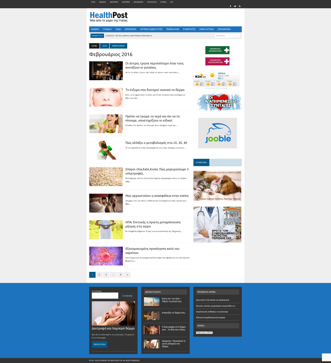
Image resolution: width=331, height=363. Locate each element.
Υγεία (93, 2)
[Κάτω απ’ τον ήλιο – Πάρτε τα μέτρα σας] (151, 304)
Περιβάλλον (172, 29)
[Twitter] (235, 6)
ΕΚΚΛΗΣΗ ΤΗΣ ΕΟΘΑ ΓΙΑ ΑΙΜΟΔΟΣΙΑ (212, 300)
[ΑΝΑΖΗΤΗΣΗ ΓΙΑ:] (227, 35)
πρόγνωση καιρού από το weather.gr (216, 88)
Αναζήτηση (96, 291)
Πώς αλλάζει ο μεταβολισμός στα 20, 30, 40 (156, 143)
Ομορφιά (126, 2)
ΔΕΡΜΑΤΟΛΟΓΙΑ (153, 292)
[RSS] (240, 6)
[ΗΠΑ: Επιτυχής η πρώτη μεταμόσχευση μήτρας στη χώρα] (106, 237)
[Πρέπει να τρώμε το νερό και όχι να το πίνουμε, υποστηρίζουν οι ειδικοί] (106, 131)
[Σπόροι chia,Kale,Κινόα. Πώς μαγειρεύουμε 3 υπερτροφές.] (106, 184)
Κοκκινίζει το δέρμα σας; (174, 312)
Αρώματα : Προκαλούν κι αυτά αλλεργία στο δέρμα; (173, 344)
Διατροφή (114, 2)
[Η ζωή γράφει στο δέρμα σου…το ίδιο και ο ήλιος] (151, 332)
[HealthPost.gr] (165, 17)
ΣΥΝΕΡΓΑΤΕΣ (189, 29)
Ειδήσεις (102, 2)
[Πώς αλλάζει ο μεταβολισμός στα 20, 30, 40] (106, 158)
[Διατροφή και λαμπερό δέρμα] (113, 324)
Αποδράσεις (138, 2)
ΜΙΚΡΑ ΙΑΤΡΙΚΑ (207, 29)
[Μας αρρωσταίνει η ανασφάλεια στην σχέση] (106, 210)
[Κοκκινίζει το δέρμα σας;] (151, 318)
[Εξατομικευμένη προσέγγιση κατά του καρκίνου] (106, 263)
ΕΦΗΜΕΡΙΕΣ (130, 29)
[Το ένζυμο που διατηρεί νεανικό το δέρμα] (106, 105)
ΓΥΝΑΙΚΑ (107, 29)
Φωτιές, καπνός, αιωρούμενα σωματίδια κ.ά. (215, 306)
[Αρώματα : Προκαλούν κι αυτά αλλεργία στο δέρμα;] (151, 346)
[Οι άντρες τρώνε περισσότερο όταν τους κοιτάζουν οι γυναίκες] (106, 78)
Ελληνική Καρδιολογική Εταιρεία (210, 317)
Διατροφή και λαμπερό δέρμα (113, 328)
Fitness (163, 2)
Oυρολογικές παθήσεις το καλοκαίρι (212, 312)
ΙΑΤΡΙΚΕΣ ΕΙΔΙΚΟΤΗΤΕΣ (151, 29)
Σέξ (171, 2)
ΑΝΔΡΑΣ (95, 29)
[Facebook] (230, 6)
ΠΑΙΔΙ (118, 29)
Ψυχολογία (151, 2)
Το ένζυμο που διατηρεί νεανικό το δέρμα (154, 90)
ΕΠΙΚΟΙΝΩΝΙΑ (224, 29)
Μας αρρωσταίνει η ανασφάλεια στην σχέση (157, 195)
